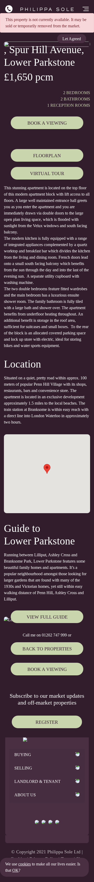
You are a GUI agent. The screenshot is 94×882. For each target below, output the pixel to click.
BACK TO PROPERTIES (47, 648)
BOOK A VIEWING (47, 669)
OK (15, 870)
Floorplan (47, 155)
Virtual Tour (47, 173)
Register (47, 722)
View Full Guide (47, 617)
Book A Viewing (47, 123)
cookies (24, 864)
